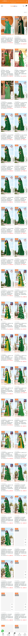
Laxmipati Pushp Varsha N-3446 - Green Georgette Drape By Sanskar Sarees (20, 584)
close (26, 1)
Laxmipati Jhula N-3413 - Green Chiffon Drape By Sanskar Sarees (7, 357)
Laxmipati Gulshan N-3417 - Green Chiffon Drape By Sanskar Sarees (7, 292)
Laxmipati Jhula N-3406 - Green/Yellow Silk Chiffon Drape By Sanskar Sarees (21, 455)
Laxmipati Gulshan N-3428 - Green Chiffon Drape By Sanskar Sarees (21, 104)
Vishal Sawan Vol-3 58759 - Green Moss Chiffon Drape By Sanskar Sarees (21, 72)
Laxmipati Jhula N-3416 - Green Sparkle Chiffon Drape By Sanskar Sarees (21, 293)
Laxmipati (3, 36)
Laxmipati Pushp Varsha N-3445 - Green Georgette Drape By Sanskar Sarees (7, 616)
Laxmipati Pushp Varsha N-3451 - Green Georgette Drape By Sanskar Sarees (7, 519)
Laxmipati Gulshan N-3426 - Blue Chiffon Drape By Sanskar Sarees (21, 136)
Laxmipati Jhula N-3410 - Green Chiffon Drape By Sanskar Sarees (21, 389)
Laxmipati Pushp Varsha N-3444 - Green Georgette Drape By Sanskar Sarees (20, 616)
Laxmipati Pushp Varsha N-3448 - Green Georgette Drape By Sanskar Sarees (20, 552)
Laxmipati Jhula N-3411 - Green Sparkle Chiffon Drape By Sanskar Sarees (7, 390)
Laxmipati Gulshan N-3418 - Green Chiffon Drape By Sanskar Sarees (21, 261)
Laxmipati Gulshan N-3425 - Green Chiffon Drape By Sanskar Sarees (7, 168)
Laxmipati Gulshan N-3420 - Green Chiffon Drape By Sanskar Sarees (21, 230)
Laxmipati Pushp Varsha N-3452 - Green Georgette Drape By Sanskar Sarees (20, 487)
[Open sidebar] (1, 319)
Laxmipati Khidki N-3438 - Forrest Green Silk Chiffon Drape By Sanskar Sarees (7, 105)
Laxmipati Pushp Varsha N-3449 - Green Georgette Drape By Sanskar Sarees (7, 552)
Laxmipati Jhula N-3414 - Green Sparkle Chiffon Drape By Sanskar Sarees (21, 325)
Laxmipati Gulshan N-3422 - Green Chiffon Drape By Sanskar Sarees (21, 199)
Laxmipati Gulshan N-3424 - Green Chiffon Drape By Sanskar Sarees (21, 168)
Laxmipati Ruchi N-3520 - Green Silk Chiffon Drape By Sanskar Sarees (7, 39)
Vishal (2, 69)
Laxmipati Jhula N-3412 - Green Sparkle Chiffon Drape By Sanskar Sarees (21, 358)
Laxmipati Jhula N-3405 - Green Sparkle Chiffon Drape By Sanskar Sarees (7, 487)
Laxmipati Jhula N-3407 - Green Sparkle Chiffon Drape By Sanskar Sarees (7, 455)
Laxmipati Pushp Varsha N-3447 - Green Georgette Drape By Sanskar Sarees (7, 584)
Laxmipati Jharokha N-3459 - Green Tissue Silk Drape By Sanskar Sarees (21, 40)
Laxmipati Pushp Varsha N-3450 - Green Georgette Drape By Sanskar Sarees (20, 519)
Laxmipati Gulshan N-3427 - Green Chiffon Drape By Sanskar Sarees (7, 136)
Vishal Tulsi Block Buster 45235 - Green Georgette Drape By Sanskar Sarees (7, 72)
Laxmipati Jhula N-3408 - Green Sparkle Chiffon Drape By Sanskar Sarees (21, 422)
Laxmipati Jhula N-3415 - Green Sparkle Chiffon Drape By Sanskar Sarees (7, 325)
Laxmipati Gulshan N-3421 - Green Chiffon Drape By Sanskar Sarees (7, 230)
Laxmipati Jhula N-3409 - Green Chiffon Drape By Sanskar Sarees (7, 422)
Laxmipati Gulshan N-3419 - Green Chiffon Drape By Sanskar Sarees (7, 261)
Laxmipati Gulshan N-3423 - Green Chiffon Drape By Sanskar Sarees (7, 199)
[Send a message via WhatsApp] (2, 631)
